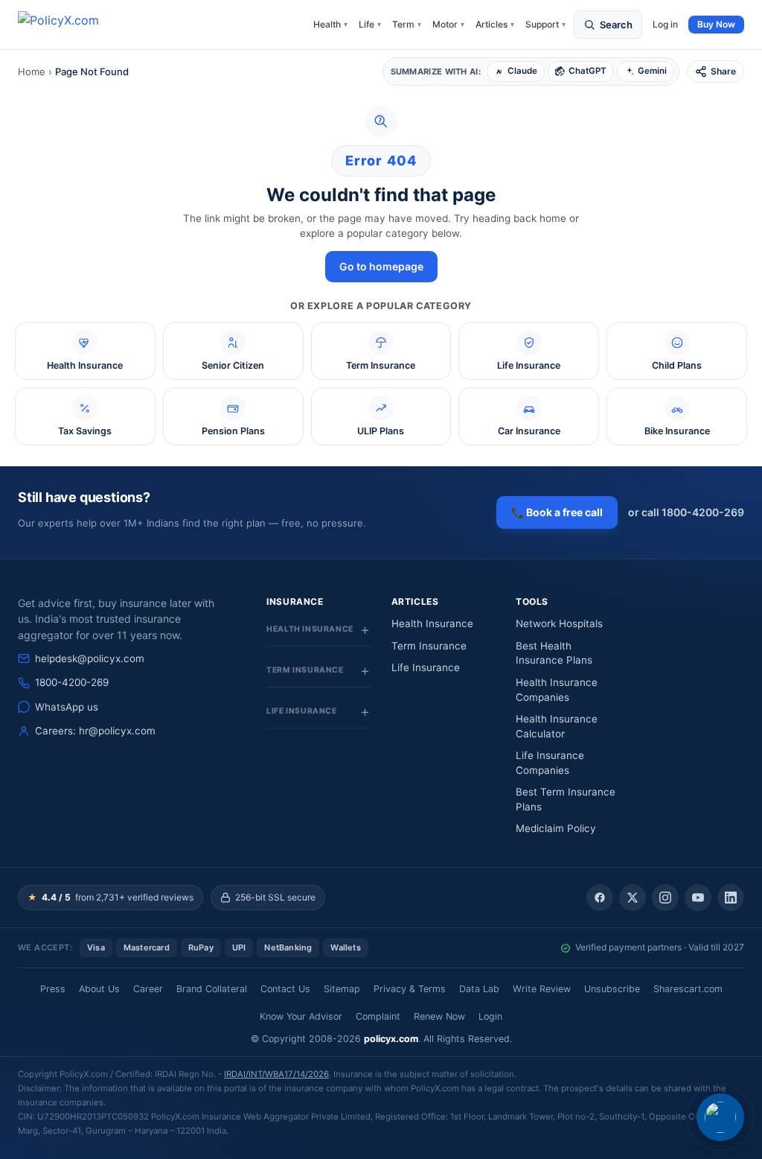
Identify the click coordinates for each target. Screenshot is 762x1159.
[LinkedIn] (730, 897)
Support (545, 24)
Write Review (542, 988)
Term (406, 24)
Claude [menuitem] (522, 71)
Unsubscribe (612, 988)
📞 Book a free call (557, 512)
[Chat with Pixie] (720, 1117)
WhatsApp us (66, 707)
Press (52, 988)
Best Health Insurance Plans (554, 653)
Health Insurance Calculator (557, 726)
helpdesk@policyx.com (89, 658)
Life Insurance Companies (550, 762)
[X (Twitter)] (632, 897)
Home (31, 71)
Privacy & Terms (410, 988)
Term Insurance (429, 646)
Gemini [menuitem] (652, 71)
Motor (448, 24)
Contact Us (285, 988)
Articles (495, 24)
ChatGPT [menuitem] (587, 71)
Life (370, 24)
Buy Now (716, 24)
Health (330, 24)
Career (148, 988)
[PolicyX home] (71, 24)
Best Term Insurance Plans (565, 799)
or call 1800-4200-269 (686, 512)
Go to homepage (381, 266)
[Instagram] (665, 897)
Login (490, 1016)
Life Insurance (425, 667)
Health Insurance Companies (557, 689)
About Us (99, 988)
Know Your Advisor (301, 1016)
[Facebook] (599, 897)
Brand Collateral (211, 988)
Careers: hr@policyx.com (95, 731)
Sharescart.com (688, 988)
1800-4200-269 (72, 682)
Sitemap (342, 988)
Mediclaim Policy (556, 828)
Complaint (378, 1016)
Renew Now (439, 1016)
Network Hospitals (559, 623)
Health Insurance (432, 623)
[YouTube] (698, 897)
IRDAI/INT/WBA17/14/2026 (276, 1074)
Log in (665, 24)
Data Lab (479, 988)
